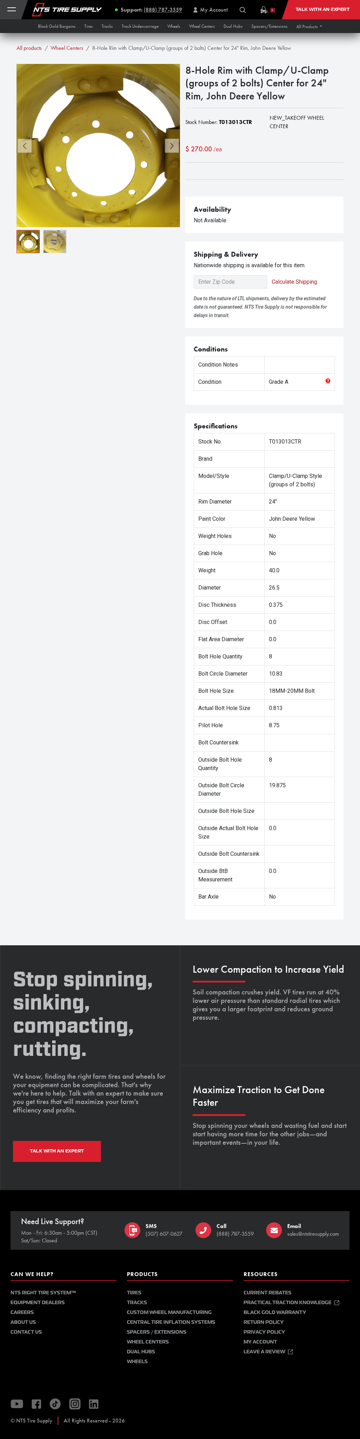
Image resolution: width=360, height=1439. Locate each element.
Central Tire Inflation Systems (171, 1322)
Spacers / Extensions (156, 1332)
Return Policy (264, 1322)
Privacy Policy (264, 1332)
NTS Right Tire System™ (43, 1293)
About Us (23, 1322)
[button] (309, 26)
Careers (22, 1312)
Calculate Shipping (294, 281)
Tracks (137, 1303)
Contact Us (26, 1332)
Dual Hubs (141, 1352)
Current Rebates (267, 1293)
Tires (134, 1293)
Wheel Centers (67, 48)
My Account (260, 1342)
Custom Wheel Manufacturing (169, 1312)
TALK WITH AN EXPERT (57, 1151)
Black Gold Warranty (275, 1312)
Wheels (137, 1362)
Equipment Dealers (38, 1303)
